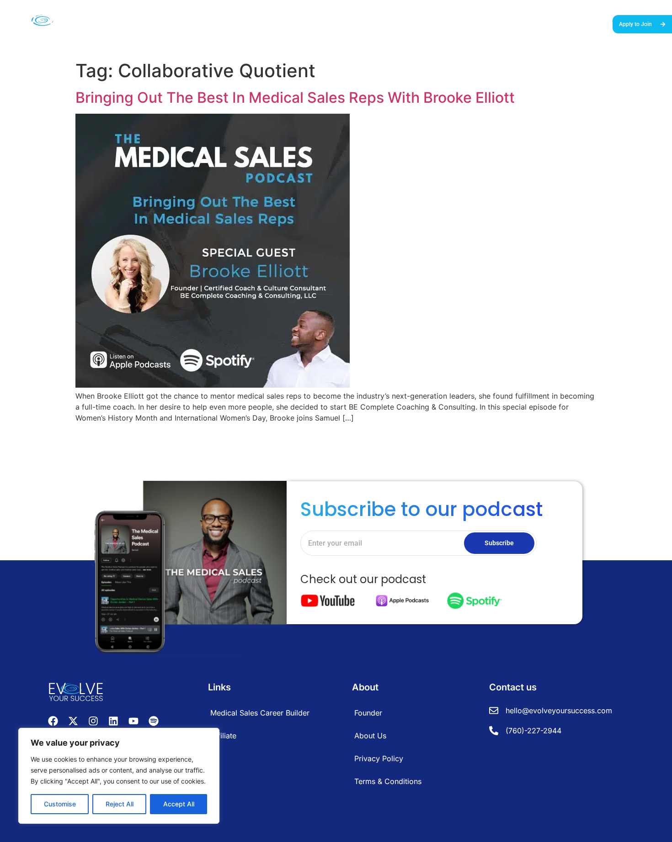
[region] (118, 776)
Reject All (119, 804)
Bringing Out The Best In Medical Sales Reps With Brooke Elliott (295, 97)
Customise (60, 804)
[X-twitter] (73, 721)
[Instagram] (93, 721)
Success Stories (415, 23)
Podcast (520, 23)
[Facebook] (53, 721)
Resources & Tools (473, 23)
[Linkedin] (113, 721)
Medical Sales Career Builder (342, 23)
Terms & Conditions (387, 781)
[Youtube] (133, 721)
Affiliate (223, 735)
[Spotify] (154, 721)
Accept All (178, 804)
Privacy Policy (378, 758)
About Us (576, 23)
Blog (547, 23)
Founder (368, 712)
